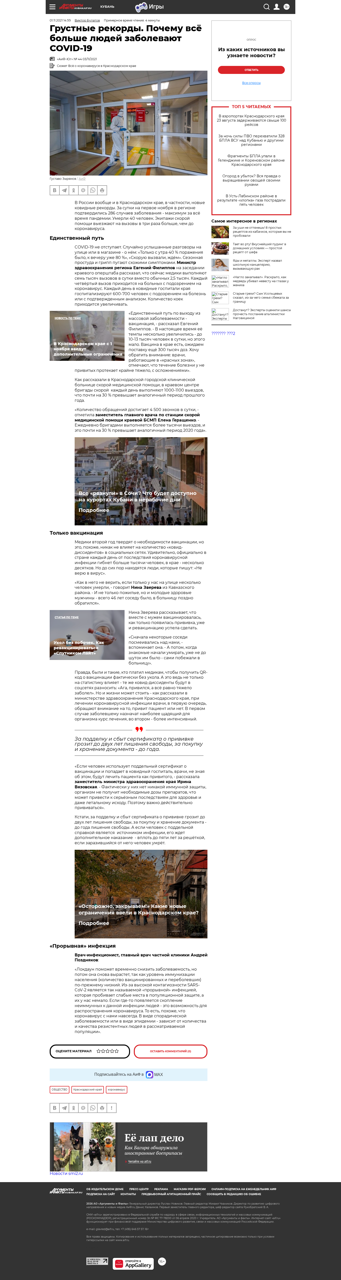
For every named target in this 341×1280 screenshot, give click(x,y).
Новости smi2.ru (66, 1173)
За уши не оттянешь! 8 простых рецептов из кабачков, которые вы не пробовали (262, 231)
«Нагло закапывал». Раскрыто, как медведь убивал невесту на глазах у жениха (261, 281)
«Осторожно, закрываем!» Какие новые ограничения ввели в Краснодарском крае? (139, 909)
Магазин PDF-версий (190, 1189)
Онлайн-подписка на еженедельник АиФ (243, 1189)
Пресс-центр (139, 1189)
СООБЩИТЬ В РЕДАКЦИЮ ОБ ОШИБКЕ (234, 1194)
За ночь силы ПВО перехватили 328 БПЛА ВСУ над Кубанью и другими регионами (251, 140)
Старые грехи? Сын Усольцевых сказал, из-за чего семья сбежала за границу (261, 297)
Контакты (128, 1194)
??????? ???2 (223, 333)
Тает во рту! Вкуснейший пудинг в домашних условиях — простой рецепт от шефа (259, 248)
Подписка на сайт (100, 1194)
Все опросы (251, 82)
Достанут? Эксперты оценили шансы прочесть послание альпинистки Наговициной (262, 314)
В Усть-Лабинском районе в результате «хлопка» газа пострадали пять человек (251, 200)
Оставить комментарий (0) (170, 1051)
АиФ (82, 179)
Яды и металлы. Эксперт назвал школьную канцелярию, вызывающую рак (257, 264)
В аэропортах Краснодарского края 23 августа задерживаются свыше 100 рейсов (251, 120)
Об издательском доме (105, 1189)
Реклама (161, 1189)
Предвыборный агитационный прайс (171, 1194)
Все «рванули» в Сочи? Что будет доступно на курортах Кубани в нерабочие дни (137, 496)
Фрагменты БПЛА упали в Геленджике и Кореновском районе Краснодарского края (251, 160)
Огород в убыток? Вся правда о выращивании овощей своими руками (251, 180)
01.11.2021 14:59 (60, 20)
